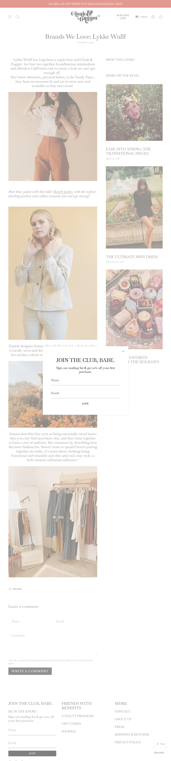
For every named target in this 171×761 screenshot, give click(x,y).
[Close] (123, 351)
